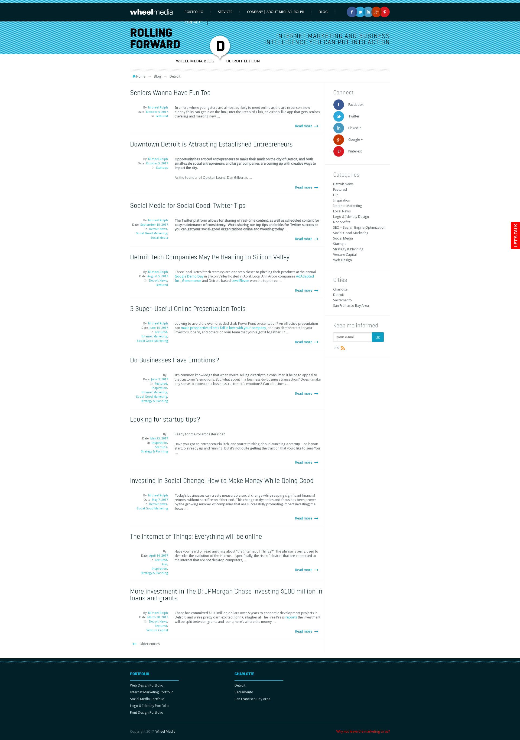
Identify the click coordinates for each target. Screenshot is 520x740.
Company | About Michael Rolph (275, 12)
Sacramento (342, 300)
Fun (164, 564)
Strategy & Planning (154, 401)
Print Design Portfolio (146, 712)
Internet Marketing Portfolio (152, 692)
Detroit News (158, 229)
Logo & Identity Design (351, 217)
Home (140, 76)
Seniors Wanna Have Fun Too (170, 92)
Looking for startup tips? (165, 419)
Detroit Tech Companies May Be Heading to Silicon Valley (210, 257)
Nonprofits (341, 222)
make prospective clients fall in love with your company (223, 328)
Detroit (338, 295)
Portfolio (194, 12)
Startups (162, 168)
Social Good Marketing (151, 233)
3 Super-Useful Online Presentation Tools (188, 308)
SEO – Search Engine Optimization (359, 227)
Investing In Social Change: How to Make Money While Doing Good (222, 480)
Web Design (342, 260)
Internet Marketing (154, 336)
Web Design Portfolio (146, 685)
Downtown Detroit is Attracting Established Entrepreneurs (211, 144)
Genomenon (191, 281)
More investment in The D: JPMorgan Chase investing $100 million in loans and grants (226, 594)
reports (291, 617)
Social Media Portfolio (147, 699)
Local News (342, 211)
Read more (303, 126)
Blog (157, 76)
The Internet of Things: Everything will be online (196, 536)
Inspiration (159, 388)
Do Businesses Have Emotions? (174, 360)
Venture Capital (157, 630)
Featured (162, 116)
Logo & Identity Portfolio (149, 706)
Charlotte (340, 289)
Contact (192, 22)
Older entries (149, 644)
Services (225, 12)
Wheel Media (165, 731)
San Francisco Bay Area (351, 306)
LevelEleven (240, 281)
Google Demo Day (189, 276)
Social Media (159, 238)
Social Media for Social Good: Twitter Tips (188, 205)
